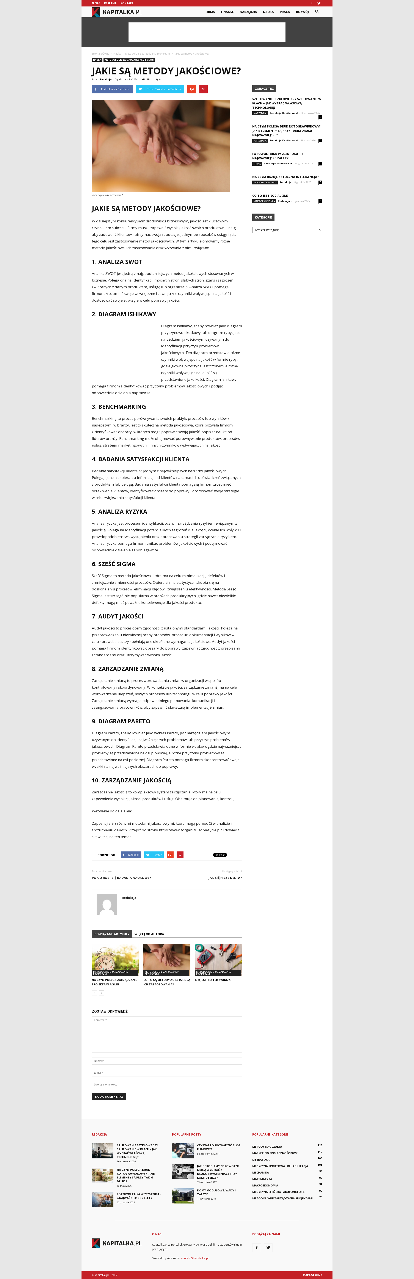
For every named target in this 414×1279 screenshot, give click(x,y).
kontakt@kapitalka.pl (195, 1258)
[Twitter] (319, 3)
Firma (210, 12)
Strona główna (100, 53)
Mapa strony (312, 1275)
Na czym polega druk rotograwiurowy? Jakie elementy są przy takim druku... (136, 1175)
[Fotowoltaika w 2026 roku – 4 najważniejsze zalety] (102, 1199)
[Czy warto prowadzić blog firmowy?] (183, 1150)
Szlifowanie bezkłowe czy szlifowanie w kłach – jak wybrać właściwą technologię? (286, 103)
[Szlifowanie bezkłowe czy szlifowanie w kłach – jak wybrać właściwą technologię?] (102, 1150)
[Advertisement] (207, 32)
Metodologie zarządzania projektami (129, 59)
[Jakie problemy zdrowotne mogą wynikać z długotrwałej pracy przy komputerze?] (183, 1171)
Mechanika (260, 1172)
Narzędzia (248, 12)
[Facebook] (312, 3)
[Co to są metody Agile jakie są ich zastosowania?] (166, 960)
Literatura (261, 1159)
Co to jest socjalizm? (270, 196)
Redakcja (106, 79)
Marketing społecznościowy (275, 1153)
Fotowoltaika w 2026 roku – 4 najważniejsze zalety (277, 156)
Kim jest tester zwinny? (213, 980)
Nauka (268, 12)
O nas (96, 3)
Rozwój (302, 12)
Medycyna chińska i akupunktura (278, 1192)
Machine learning (265, 182)
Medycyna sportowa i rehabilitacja (280, 1166)
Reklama (110, 3)
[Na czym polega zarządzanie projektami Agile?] (115, 960)
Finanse (227, 12)
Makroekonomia (264, 201)
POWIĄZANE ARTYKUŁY (111, 934)
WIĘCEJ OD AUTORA (149, 934)
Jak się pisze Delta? (225, 877)
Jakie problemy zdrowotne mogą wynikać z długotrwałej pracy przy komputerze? (218, 1172)
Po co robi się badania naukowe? (121, 877)
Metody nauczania (267, 1146)
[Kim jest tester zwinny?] (218, 960)
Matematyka (262, 1179)
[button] (317, 12)
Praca (285, 12)
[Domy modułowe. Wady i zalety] (183, 1195)
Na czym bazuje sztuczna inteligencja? (285, 177)
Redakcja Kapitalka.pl (284, 113)
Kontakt (127, 3)
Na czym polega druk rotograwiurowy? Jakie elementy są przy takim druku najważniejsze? (286, 130)
